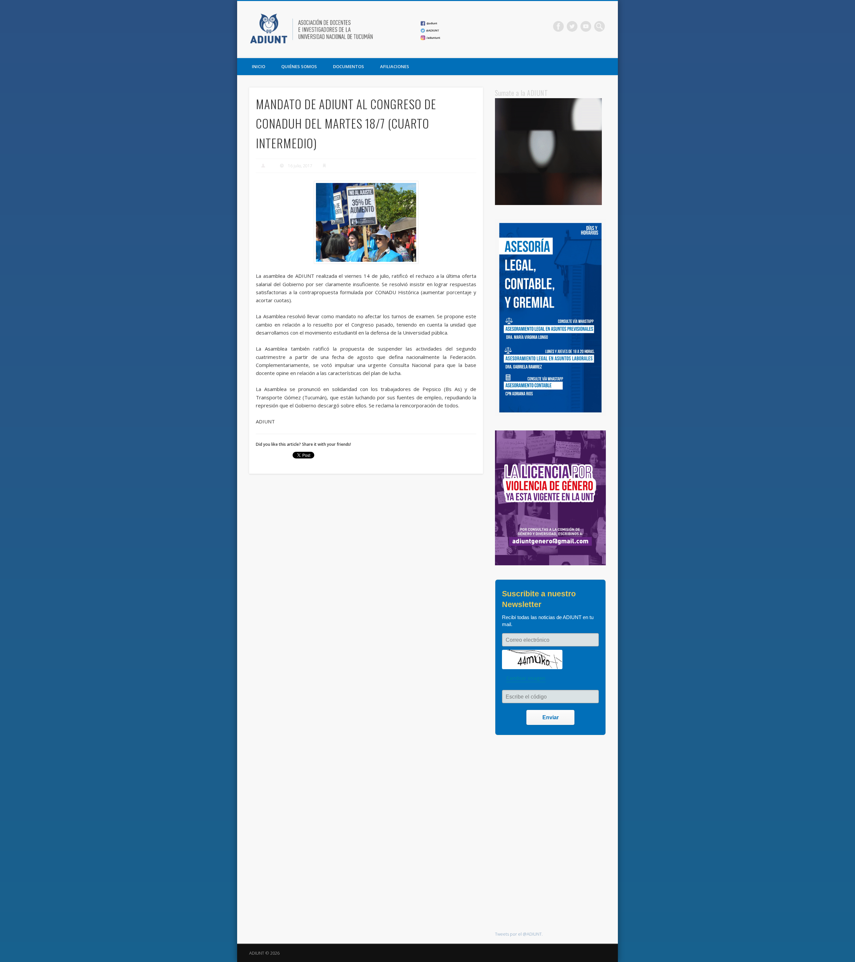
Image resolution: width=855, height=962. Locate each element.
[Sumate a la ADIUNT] (548, 203)
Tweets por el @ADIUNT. (519, 934)
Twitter (572, 26)
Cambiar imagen (525, 678)
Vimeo (585, 26)
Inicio (258, 66)
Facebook (558, 26)
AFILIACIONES (394, 66)
